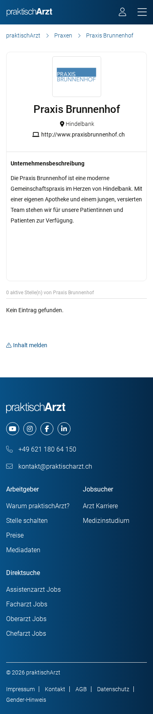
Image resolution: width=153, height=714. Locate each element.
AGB (81, 689)
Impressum (20, 689)
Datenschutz (113, 689)
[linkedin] (64, 428)
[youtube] (12, 428)
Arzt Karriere (100, 506)
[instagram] (29, 428)
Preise (15, 535)
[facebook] (46, 428)
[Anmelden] (123, 13)
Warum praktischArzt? (37, 506)
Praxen (63, 35)
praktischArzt (23, 35)
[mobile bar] (142, 12)
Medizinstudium (106, 520)
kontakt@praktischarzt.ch (54, 466)
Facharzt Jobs (26, 604)
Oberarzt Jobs (26, 619)
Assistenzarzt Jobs (33, 589)
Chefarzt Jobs (26, 633)
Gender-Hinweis (26, 699)
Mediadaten (23, 550)
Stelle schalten (27, 520)
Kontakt (55, 689)
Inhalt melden (30, 345)
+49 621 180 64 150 (46, 449)
